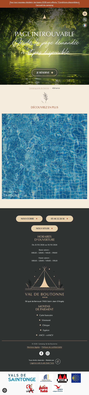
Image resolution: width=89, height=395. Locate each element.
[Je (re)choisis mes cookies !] (4, 390)
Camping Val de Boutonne (47, 344)
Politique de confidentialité (52, 347)
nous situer (42, 228)
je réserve (43, 72)
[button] (9, 4)
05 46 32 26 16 (58, 218)
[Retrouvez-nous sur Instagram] (48, 353)
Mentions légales (33, 347)
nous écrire (27, 218)
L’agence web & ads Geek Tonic (42, 363)
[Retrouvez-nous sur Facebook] (41, 353)
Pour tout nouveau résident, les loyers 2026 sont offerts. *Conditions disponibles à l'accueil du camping (44, 3)
